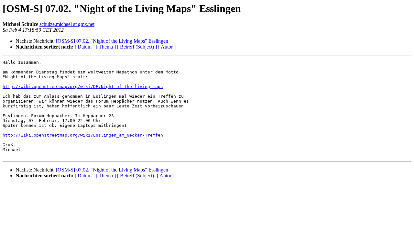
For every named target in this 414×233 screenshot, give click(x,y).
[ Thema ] (106, 47)
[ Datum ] (84, 47)
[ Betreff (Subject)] (136, 175)
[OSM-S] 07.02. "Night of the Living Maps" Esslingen (112, 41)
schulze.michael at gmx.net (66, 24)
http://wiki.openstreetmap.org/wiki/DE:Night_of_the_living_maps (83, 86)
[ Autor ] (167, 47)
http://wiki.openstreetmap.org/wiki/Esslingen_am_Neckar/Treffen (83, 135)
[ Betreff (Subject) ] (137, 47)
